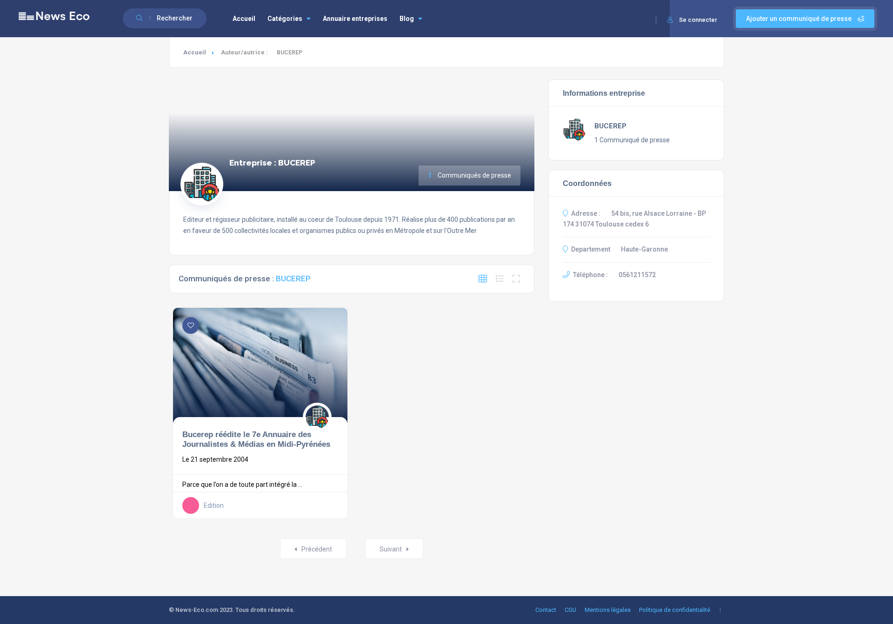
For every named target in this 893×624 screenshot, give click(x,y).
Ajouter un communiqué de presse (799, 18)
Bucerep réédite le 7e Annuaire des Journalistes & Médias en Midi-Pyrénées (256, 439)
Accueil (244, 18)
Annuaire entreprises (355, 18)
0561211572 (637, 275)
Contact (545, 609)
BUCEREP (610, 126)
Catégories (284, 18)
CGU (570, 609)
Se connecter (698, 19)
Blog (407, 18)
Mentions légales (608, 609)
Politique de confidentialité (674, 609)
